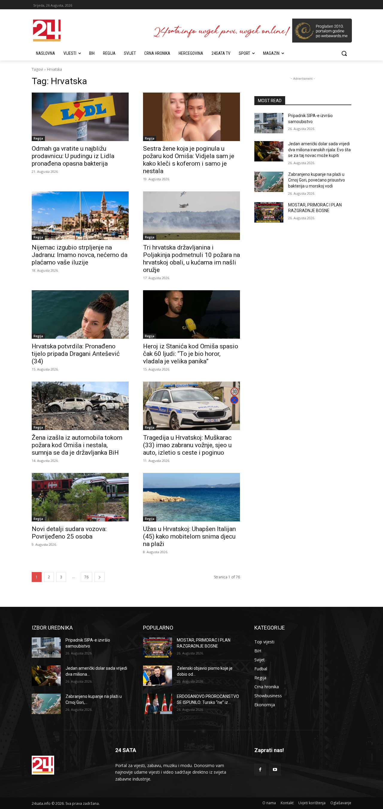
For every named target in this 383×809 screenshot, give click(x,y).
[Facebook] (260, 769)
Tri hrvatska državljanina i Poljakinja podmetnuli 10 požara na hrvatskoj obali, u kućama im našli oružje (191, 258)
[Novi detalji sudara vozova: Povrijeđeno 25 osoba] (80, 497)
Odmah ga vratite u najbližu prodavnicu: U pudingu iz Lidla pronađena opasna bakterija (73, 156)
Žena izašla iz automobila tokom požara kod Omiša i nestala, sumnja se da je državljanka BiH (77, 445)
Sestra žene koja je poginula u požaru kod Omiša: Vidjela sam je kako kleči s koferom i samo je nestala (188, 160)
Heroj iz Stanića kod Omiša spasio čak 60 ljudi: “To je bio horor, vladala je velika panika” (190, 354)
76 (86, 577)
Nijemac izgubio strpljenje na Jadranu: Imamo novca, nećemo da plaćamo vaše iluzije (79, 255)
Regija (38, 138)
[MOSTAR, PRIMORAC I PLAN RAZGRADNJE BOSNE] (268, 212)
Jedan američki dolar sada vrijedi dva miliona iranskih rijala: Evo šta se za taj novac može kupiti (319, 149)
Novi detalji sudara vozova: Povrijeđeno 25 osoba (69, 532)
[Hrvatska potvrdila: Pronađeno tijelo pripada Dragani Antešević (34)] (80, 314)
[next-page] (100, 577)
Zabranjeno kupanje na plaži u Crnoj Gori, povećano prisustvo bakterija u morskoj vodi (316, 180)
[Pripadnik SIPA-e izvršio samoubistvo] (268, 123)
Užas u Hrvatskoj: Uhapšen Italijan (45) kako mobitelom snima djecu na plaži (189, 536)
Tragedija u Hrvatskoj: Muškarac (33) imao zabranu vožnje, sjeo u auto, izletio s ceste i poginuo (187, 445)
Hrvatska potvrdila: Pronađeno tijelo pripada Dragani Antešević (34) (76, 354)
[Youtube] (275, 769)
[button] (344, 53)
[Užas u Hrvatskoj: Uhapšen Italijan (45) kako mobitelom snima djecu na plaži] (191, 497)
